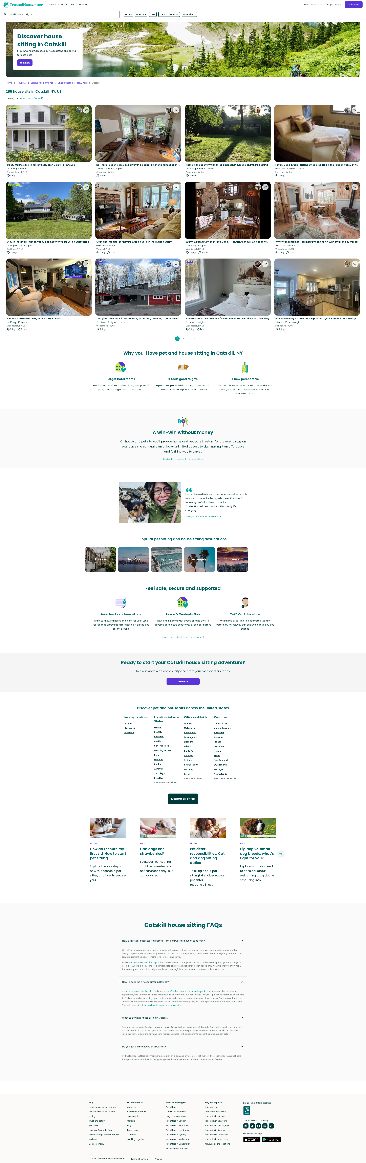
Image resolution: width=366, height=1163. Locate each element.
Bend (156, 755)
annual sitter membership (143, 962)
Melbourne (189, 728)
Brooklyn (158, 778)
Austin (157, 741)
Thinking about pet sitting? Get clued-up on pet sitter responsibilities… (207, 878)
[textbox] (61, 14)
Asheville (159, 768)
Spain (217, 755)
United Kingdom (222, 728)
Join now (25, 62)
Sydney (188, 760)
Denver (158, 727)
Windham (129, 732)
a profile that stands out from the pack (185, 991)
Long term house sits (215, 1111)
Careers (131, 1120)
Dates (128, 14)
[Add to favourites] (86, 110)
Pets (152, 14)
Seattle (158, 732)
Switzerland (220, 764)
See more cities (193, 778)
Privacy (158, 1159)
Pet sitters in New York (177, 1125)
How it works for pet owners (102, 1107)
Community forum (136, 1111)
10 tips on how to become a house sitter (162, 1005)
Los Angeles (190, 737)
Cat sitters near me (176, 1111)
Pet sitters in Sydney (176, 1134)
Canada (218, 737)
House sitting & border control (104, 1134)
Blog (129, 1125)
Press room (132, 1130)
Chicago (188, 755)
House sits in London (215, 1116)
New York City (191, 764)
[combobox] (61, 14)
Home (9, 82)
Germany (219, 746)
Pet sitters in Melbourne (178, 1139)
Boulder (158, 764)
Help (329, 4)
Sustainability (134, 1116)
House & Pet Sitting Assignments (35, 82)
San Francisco (161, 745)
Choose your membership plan (137, 991)
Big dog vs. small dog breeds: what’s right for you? (257, 854)
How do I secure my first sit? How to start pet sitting (108, 854)
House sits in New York (216, 1120)
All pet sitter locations (177, 1148)
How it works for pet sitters (102, 1111)
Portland (159, 736)
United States (65, 82)
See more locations (165, 782)
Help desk (93, 1125)
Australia (219, 732)
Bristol (187, 746)
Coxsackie (129, 728)
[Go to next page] (194, 338)
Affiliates (131, 1134)
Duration (141, 14)
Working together (136, 1139)
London (188, 723)
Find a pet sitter (58, 4)
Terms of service (139, 1159)
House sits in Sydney (215, 1130)
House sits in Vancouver (217, 1139)
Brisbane (188, 741)
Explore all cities (183, 799)
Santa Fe (188, 751)
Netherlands (220, 774)
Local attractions (169, 14)
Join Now (353, 4)
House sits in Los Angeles (217, 1125)
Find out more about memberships (183, 459)
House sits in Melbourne (216, 1134)
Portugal (218, 769)
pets (142, 843)
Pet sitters (171, 1107)
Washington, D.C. (163, 750)
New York (82, 82)
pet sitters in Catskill (30, 98)
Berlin (187, 774)
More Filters (189, 14)
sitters (93, 843)
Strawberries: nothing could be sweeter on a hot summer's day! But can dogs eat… (156, 868)
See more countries (225, 778)
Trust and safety (97, 1120)
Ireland (217, 751)
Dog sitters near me (176, 1116)
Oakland (158, 759)
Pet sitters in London (176, 1120)
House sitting (211, 1107)
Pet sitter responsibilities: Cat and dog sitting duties (207, 856)
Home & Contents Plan (100, 1130)
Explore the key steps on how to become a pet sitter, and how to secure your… (108, 873)
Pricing (92, 1116)
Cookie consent (97, 1143)
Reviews (93, 1139)
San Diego (159, 773)
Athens (128, 723)
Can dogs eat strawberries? (152, 851)
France (217, 741)
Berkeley (188, 769)
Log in (338, 4)
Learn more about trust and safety (181, 637)
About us (131, 1107)
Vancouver (190, 732)
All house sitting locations (217, 1143)
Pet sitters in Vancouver (178, 1143)
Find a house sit (79, 4)
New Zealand (221, 760)
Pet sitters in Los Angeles (178, 1130)
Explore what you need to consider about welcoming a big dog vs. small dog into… (257, 873)
